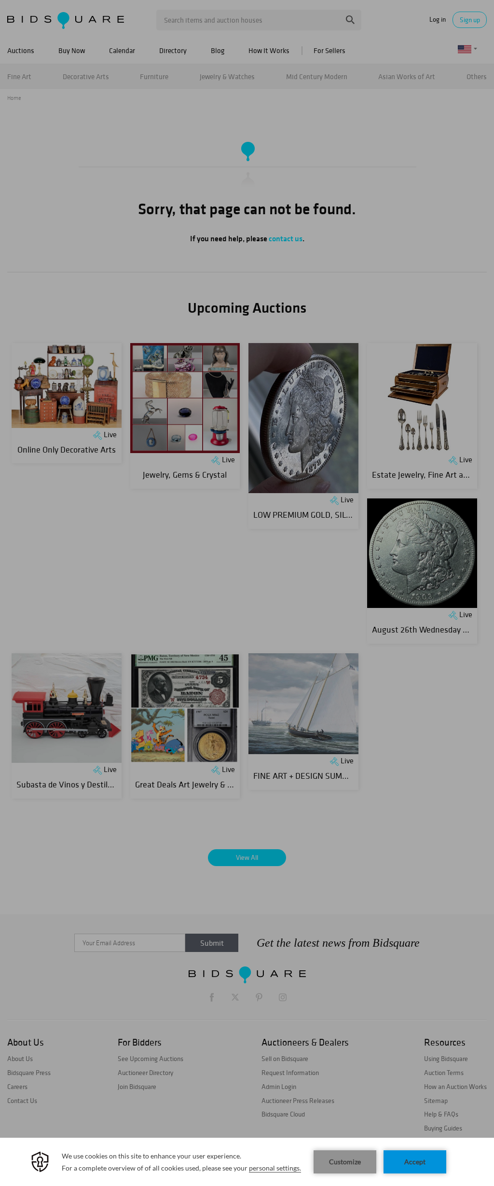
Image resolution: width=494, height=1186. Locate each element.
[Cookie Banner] (247, 1162)
